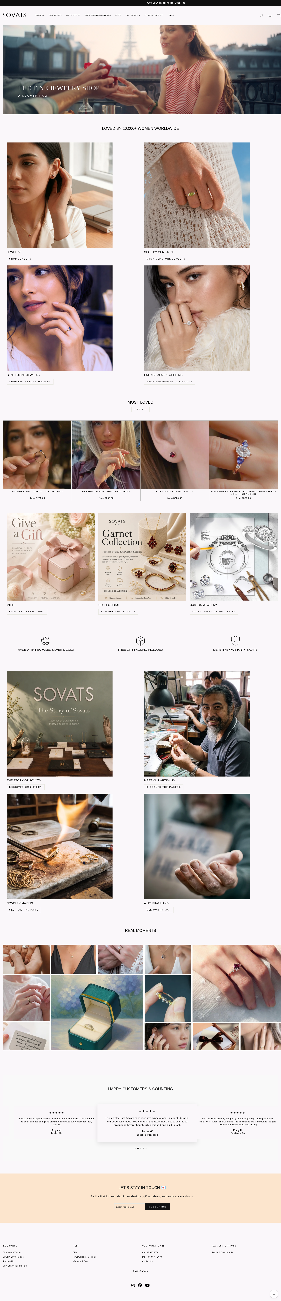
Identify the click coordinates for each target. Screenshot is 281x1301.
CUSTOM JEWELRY (154, 15)
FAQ (75, 1252)
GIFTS (118, 15)
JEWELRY (39, 15)
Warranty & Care (80, 1261)
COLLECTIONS (133, 15)
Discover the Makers (164, 787)
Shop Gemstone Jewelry (166, 259)
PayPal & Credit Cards (222, 1252)
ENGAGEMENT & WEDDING (98, 15)
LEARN (171, 15)
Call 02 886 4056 (150, 1252)
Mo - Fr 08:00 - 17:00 (152, 1257)
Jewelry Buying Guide (13, 1257)
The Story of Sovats (12, 1252)
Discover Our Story (25, 787)
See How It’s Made (23, 910)
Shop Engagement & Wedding (170, 382)
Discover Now (33, 95)
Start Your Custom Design (213, 611)
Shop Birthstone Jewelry (30, 382)
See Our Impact (159, 910)
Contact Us (147, 1261)
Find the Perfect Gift (27, 611)
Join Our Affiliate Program (15, 1266)
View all (140, 409)
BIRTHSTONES (73, 15)
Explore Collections (118, 611)
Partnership (8, 1261)
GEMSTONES (55, 15)
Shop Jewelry (20, 259)
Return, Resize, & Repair (84, 1257)
